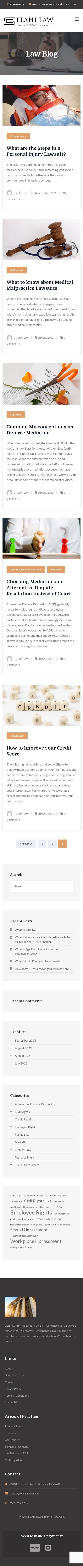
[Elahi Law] (29, 20)
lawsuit (40, 1219)
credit (49, 1201)
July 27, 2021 (46, 492)
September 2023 (25, 1040)
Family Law (15, 414)
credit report (59, 1201)
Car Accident (16, 1201)
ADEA (13, 1195)
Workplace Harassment (36, 1241)
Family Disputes (61, 1213)
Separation (65, 1224)
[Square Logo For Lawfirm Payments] (48, 1548)
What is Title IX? (25, 929)
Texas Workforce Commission (24, 1235)
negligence (36, 1224)
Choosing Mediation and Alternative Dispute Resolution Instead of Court (39, 587)
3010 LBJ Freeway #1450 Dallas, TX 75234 (54, 4)
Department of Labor (33, 1207)
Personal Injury (18, 136)
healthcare (27, 1219)
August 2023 (23, 1048)
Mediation (56, 569)
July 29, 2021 (46, 337)
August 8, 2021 (47, 193)
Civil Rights (22, 1112)
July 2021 (21, 1063)
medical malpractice (20, 1224)
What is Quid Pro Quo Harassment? (37, 961)
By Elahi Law (21, 193)
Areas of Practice (21, 1416)
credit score (16, 1207)
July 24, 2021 (46, 658)
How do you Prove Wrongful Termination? (42, 968)
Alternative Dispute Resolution (26, 569)
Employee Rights (25, 1127)
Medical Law (16, 270)
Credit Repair (17, 736)
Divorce (48, 1207)
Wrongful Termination (21, 1247)
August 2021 (23, 1055)
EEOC (58, 1206)
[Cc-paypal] (35, 1548)
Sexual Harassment (27, 1165)
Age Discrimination (26, 1195)
